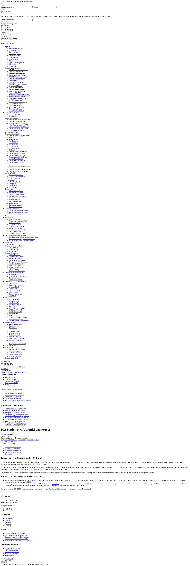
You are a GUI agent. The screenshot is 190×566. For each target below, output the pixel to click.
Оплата (10, 1)
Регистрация (5, 25)
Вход (2, 3)
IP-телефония (9, 555)
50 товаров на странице (13, 450)
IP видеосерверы (14, 278)
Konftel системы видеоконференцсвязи (22, 239)
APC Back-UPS (14, 303)
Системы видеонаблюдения (14, 272)
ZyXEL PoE (13, 187)
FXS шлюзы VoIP (14, 223)
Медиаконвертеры (11, 345)
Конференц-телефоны (12, 208)
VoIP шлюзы (9, 217)
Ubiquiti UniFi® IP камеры (17, 260)
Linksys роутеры (14, 50)
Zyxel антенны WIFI (15, 178)
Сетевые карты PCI (11, 358)
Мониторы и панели (16, 280)
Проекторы (8, 242)
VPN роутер (13, 66)
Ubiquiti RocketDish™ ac (17, 160)
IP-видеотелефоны (15, 200)
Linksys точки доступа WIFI (18, 123)
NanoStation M (13, 143)
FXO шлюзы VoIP (15, 224)
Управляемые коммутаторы (18, 98)
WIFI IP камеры (14, 269)
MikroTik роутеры (15, 54)
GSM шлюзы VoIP (15, 219)
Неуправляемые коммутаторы (19, 96)
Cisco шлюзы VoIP (15, 232)
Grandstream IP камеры (16, 256)
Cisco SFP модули (15, 351)
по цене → (5, 440)
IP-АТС (7, 216)
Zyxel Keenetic (13, 59)
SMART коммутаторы (16, 100)
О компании (9, 518)
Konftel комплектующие (17, 214)
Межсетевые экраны (12, 112)
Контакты (28, 1)
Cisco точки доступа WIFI (17, 121)
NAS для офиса (14, 249)
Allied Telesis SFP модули (17, 349)
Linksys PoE (13, 184)
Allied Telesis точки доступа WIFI (20, 119)
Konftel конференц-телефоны (18, 212)
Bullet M (11, 137)
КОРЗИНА (4, 369)
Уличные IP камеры (15, 265)
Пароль (35, 7)
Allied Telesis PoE (14, 182)
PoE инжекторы (10, 180)
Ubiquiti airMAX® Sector (17, 155)
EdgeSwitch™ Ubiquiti (16, 82)
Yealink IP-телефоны (15, 198)
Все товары (8, 454)
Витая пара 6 (13, 328)
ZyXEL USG (13, 116)
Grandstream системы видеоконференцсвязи (23, 237)
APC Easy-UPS (14, 301)
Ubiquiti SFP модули (15, 354)
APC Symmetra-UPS (15, 312)
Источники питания (15, 207)
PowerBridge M (14, 148)
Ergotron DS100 (14, 287)
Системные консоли (15, 205)
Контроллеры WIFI (11, 132)
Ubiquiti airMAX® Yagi (16, 162)
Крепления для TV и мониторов (16, 281)
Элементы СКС (10, 322)
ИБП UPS (8, 297)
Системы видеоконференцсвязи (15, 235)
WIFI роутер (13, 64)
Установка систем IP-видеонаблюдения (18, 540)
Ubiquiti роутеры (14, 55)
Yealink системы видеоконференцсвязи (22, 240)
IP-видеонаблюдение (12, 553)
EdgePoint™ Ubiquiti (15, 86)
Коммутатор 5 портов (16, 103)
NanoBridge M (13, 141)
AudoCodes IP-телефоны (17, 192)
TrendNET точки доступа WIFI (19, 127)
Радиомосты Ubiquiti (12, 134)
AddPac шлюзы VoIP (16, 228)
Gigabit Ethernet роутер (16, 63)
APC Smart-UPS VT (15, 310)
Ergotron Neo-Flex (15, 285)
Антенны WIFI (10, 173)
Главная (3, 372)
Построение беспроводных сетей (16, 535)
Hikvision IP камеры (15, 258)
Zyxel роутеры (13, 57)
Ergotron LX (13, 283)
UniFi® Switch (13, 80)
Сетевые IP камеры (11, 253)
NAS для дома (13, 248)
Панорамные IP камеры (17, 271)
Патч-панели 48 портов (17, 340)
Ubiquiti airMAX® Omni (17, 153)
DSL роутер (13, 61)
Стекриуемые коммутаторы (18, 102)
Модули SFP (9, 347)
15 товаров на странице (13, 447)
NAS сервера (13, 251)
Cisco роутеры (13, 52)
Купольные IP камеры (16, 264)
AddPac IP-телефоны (16, 191)
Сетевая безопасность (12, 552)
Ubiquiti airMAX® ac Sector (18, 157)
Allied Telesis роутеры (16, 48)
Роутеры (7, 47)
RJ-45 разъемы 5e (14, 333)
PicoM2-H (55, 484)
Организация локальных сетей (15, 533)
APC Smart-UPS (14, 306)
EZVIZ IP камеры (14, 255)
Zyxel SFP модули (15, 356)
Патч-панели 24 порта (16, 338)
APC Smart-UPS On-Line (17, 308)
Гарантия (22, 1)
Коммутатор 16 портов (16, 107)
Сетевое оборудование (12, 548)
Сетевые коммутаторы (12, 68)
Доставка (16, 1)
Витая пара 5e (13, 326)
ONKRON (12, 296)
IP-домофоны (13, 203)
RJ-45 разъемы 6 (14, 335)
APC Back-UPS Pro (15, 304)
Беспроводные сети (21, 372)
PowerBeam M (13, 146)
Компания (4, 1)
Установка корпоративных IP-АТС (16, 539)
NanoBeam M (13, 139)
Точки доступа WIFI (11, 118)
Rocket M (12, 150)
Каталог (10, 372)
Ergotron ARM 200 (15, 290)
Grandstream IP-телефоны (17, 196)
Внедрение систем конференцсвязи (17, 537)
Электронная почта (7, 7)
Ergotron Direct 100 (15, 292)
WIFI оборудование (11, 550)
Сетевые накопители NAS (13, 246)
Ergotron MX (13, 288)
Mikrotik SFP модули (15, 353)
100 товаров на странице (13, 452)
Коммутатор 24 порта (16, 109)
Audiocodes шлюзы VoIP (17, 230)
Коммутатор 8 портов (16, 105)
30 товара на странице (12, 448)
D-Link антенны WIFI (16, 175)
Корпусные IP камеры (16, 267)
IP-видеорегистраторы (16, 274)
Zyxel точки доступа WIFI (17, 130)
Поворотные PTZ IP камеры (18, 262)
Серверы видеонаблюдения (18, 276)
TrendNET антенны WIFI (17, 176)
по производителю (33, 440)
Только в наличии (9, 442)
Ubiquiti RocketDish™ (16, 159)
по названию (22, 440)
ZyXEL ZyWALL (14, 114)
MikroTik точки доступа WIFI (18, 125)
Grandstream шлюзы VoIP (17, 233)
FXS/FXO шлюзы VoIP (16, 226)
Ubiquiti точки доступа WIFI (18, 128)
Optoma (11, 244)
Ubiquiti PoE (13, 185)
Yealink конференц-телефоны (18, 210)
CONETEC (9, 559)
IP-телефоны (9, 189)
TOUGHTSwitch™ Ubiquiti (18, 84)
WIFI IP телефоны (15, 201)
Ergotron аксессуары (15, 294)
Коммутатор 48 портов (16, 111)
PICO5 (33, 480)
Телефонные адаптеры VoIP (18, 221)
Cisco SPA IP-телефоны (16, 194)
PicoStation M (13, 144)
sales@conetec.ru (6, 506)
